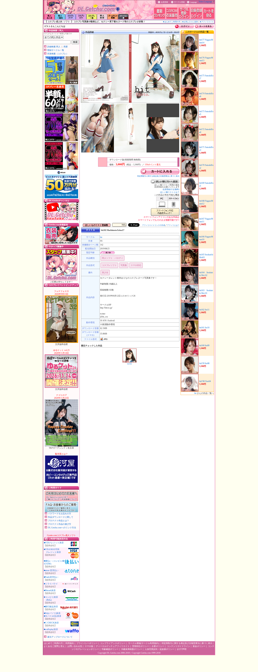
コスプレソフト (109, 265)
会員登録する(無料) (171, 189)
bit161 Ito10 (204, 327)
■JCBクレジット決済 (54, 542)
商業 (66, 46)
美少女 (105, 272)
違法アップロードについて (59, 637)
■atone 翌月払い (51, 570)
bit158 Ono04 (205, 381)
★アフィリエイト (207, 22)
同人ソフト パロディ (112, 258)
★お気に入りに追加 (190, 22)
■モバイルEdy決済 (52, 616)
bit (101, 237)
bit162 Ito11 (204, 309)
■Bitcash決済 (49, 590)
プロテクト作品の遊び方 (59, 524)
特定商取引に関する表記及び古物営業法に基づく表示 (158, 176)
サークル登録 (179, 2)
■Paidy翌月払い (51, 577)
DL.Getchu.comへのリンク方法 (62, 527)
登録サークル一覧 (55, 50)
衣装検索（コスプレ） (57, 53)
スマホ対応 (136, 265)
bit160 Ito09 (204, 345)
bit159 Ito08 (204, 363)
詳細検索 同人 (53, 46)
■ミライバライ (51, 584)
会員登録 (164, 2)
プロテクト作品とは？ (58, 520)
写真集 (124, 265)
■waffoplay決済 (51, 629)
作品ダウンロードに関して (60, 517)
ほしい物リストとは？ (169, 192)
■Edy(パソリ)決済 (52, 613)
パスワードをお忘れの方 (59, 513)
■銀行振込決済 (51, 606)
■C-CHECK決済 (51, 622)
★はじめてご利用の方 (171, 22)
